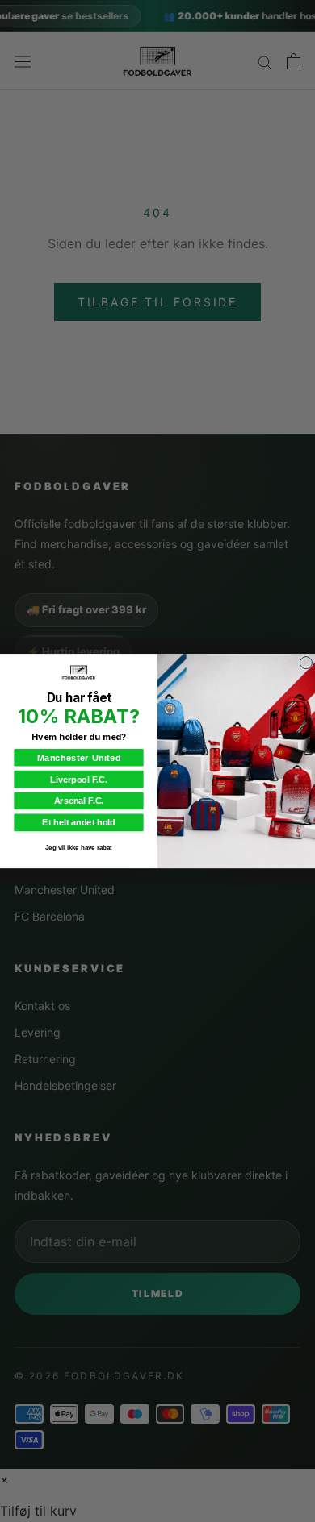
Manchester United (79, 757)
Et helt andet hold (78, 822)
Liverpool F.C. (78, 779)
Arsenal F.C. (79, 800)
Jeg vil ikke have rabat (78, 847)
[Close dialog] (306, 662)
